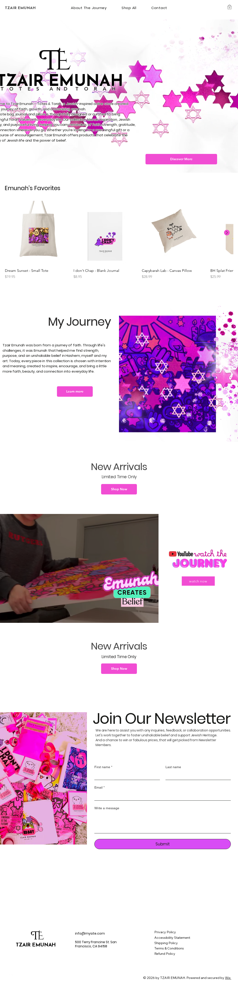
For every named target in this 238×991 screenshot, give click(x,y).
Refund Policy (164, 954)
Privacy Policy (165, 932)
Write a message (106, 808)
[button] (229, 7)
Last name (173, 767)
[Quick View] (37, 233)
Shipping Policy (166, 943)
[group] (119, 240)
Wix (228, 978)
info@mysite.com (90, 933)
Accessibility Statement (172, 938)
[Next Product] (227, 232)
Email (99, 787)
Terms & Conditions (169, 948)
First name (103, 767)
